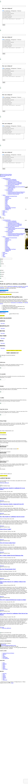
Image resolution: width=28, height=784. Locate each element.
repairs (7, 288)
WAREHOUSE (8, 208)
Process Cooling (8, 198)
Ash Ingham (2, 445)
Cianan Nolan (2, 460)
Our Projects (5, 211)
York (3, 678)
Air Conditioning (19, 302)
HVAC (6, 202)
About (4, 212)
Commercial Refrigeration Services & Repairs (16, 186)
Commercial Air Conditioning (10, 179)
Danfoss (4, 676)
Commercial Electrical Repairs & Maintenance (16, 191)
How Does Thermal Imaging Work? (8, 569)
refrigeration (20, 286)
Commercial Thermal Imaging (13, 194)
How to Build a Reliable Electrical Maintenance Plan (11, 555)
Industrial (7, 199)
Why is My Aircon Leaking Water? (7, 542)
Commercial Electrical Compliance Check (15, 234)
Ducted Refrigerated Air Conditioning (15, 182)
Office (6, 201)
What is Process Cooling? (5, 529)
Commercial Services (6, 178)
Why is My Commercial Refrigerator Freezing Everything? (13, 599)
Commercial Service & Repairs (13, 181)
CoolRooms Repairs (11, 187)
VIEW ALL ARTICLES (4, 482)
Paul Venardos (2, 469)
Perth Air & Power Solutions (5, 643)
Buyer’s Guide (10, 188)
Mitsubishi (4, 673)
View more (3, 323)
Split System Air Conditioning (13, 184)
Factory (6, 204)
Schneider (4, 677)
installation (23, 287)
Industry (4, 195)
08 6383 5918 (3, 644)
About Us (4, 654)
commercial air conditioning (12, 286)
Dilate (12, 682)
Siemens (4, 675)
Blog (3, 213)
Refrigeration (13, 302)
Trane (4, 674)
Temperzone (5, 679)
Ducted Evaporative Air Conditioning (15, 183)
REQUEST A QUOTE (4, 290)
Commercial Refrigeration (10, 185)
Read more (2, 500)
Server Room (7, 206)
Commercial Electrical (9, 189)
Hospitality (7, 205)
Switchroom (10, 190)
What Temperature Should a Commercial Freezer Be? (12, 504)
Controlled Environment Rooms (11, 196)
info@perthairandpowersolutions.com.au (8, 645)
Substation (7, 197)
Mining (6, 200)
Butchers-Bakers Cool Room (10, 207)
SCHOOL (7, 209)
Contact (4, 214)
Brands (4, 210)
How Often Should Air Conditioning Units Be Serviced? (12, 516)
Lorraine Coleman (3, 451)
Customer (6, 445)
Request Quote (2, 176)
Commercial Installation (12, 180)
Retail (6, 203)
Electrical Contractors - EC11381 (11, 647)
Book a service (2, 291)
